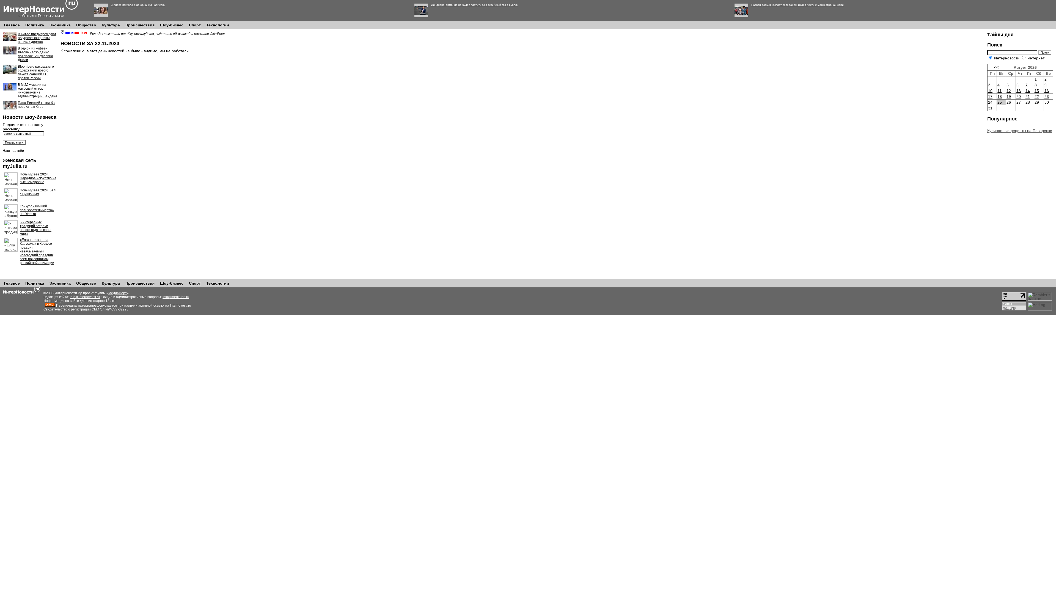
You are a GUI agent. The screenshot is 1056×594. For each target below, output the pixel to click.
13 (1018, 91)
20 (1018, 96)
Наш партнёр (13, 151)
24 (990, 102)
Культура (111, 25)
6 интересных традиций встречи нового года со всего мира (35, 228)
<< (996, 67)
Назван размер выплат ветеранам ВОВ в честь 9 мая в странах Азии (797, 4)
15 (1037, 91)
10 (990, 91)
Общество (86, 25)
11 (999, 91)
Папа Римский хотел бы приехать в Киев (36, 105)
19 (1009, 96)
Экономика (60, 25)
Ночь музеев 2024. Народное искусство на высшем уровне (38, 178)
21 (1027, 96)
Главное (12, 25)
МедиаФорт (117, 293)
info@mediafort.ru (176, 297)
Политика (34, 25)
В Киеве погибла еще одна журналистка (138, 4)
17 (990, 96)
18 (999, 96)
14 (1027, 91)
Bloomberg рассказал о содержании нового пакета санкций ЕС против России (36, 72)
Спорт (195, 25)
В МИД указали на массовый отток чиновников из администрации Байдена (37, 90)
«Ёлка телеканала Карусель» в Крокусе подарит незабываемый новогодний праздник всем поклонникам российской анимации (37, 251)
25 (999, 102)
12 (1009, 91)
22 (1037, 96)
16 (1046, 91)
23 (1046, 96)
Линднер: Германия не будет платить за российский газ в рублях (474, 4)
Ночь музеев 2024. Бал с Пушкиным (38, 192)
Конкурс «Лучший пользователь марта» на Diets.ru (37, 210)
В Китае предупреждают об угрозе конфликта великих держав (37, 38)
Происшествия (140, 25)
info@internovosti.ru (85, 297)
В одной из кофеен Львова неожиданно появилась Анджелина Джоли (35, 54)
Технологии (217, 25)
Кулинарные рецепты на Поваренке (1019, 130)
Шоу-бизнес (171, 25)
